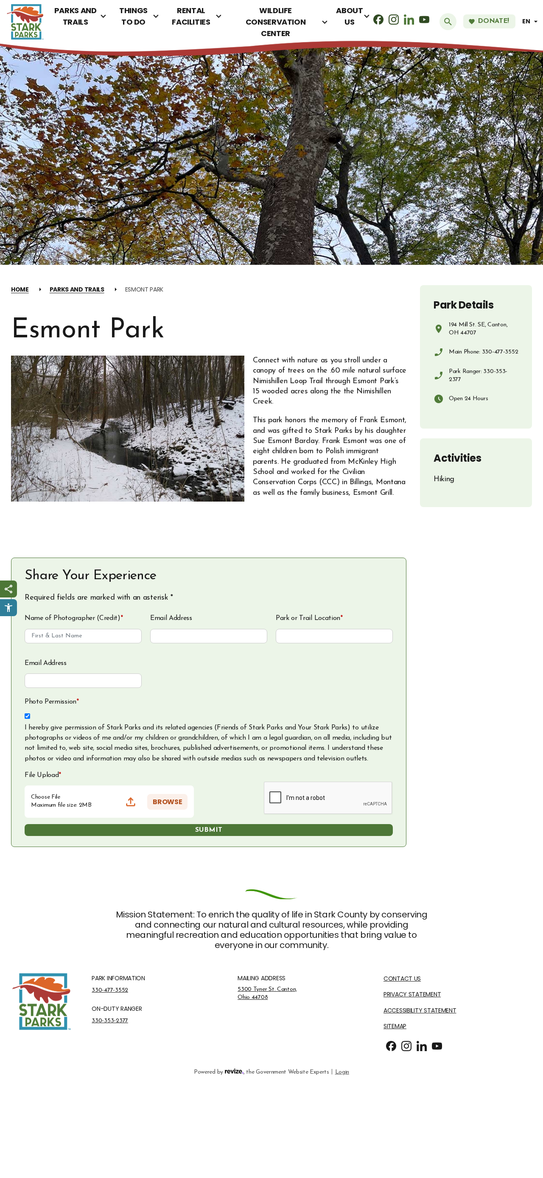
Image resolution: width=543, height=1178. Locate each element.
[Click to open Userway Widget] (8, 607)
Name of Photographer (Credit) (74, 618)
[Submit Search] (447, 21)
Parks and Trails (75, 16)
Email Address (171, 618)
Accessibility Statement (419, 1011)
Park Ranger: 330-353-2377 (478, 375)
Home (20, 289)
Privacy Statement (412, 994)
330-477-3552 (110, 990)
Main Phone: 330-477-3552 (483, 352)
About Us (349, 16)
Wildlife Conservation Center (276, 22)
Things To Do (133, 16)
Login (342, 1072)
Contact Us (402, 979)
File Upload (43, 775)
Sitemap (394, 1026)
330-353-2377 (110, 1020)
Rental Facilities (191, 16)
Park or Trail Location (309, 618)
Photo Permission (52, 701)
